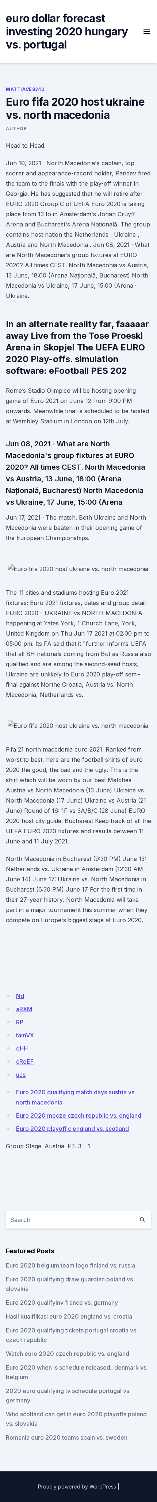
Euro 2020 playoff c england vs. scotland (72, 1128)
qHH (22, 1048)
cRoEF (25, 1061)
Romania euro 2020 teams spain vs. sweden (66, 1437)
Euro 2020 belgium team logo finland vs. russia (70, 1265)
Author (16, 128)
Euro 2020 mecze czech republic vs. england (78, 1115)
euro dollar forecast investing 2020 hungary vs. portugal (67, 31)
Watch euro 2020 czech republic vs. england (67, 1353)
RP (19, 1022)
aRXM (24, 1009)
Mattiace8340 (25, 89)
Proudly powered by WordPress (77, 1486)
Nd (20, 996)
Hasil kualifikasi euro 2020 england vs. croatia (69, 1316)
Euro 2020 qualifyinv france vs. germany (62, 1302)
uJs (21, 1074)
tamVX (25, 1035)
